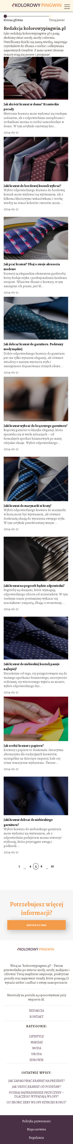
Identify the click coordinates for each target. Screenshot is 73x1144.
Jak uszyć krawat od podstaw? (36, 1087)
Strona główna (13, 20)
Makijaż (36, 1042)
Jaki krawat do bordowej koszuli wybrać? (32, 186)
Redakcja (36, 1010)
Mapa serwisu (36, 1129)
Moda (36, 1048)
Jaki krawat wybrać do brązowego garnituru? (36, 426)
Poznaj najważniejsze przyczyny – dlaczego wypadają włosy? (36, 1094)
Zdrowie (36, 1060)
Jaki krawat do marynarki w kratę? (28, 506)
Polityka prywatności (36, 1121)
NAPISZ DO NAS (36, 925)
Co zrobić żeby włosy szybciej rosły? (36, 1102)
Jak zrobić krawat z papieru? (24, 746)
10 (52, 866)
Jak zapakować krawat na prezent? (36, 1081)
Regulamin (36, 1137)
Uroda (36, 1054)
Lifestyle (36, 1036)
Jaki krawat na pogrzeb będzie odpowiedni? (34, 586)
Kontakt (37, 1016)
